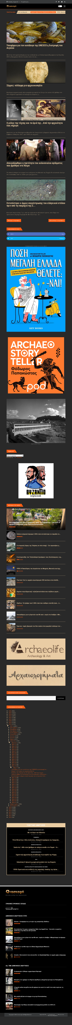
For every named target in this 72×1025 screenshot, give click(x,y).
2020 (10, 721)
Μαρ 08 (14, 791)
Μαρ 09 (14, 789)
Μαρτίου (15, 743)
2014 (10, 810)
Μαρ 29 (14, 747)
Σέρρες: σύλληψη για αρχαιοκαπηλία (24, 85)
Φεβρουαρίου (14, 804)
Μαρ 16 (14, 777)
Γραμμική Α (36, 837)
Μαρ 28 (14, 749)
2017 (11, 726)
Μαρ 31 (14, 744)
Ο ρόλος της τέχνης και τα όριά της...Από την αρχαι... (28, 773)
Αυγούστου (13, 734)
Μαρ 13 (14, 782)
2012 (10, 814)
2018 (10, 724)
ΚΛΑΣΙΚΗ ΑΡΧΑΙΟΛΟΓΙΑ (36, 852)
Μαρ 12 (14, 784)
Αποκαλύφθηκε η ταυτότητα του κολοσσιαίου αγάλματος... (30, 774)
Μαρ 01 (14, 802)
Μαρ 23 (14, 757)
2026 (10, 711)
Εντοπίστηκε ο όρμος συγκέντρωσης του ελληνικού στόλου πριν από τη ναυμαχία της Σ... (36, 204)
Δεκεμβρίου (14, 727)
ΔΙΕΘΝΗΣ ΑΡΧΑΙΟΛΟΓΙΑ (36, 844)
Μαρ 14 (14, 781)
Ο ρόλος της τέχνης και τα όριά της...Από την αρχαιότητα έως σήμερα (35, 124)
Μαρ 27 (14, 751)
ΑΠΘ (36, 859)
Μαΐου (12, 739)
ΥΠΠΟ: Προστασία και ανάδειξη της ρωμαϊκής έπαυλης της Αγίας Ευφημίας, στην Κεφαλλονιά (45, 12)
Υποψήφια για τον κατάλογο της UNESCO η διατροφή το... (29, 769)
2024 (10, 714)
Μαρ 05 (14, 796)
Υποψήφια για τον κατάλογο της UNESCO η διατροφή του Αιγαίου (35, 46)
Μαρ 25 (14, 754)
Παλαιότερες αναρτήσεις (57, 220)
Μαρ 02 (14, 800)
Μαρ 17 (15, 768)
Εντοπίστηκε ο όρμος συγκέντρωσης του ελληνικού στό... (29, 776)
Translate (19, 457)
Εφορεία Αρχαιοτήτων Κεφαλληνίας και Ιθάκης (36, 866)
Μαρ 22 (14, 759)
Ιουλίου (12, 736)
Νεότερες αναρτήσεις (14, 220)
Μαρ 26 (14, 753)
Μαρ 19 (14, 764)
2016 (10, 807)
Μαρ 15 (14, 779)
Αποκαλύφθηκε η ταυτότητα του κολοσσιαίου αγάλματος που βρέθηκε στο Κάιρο (34, 164)
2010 (10, 817)
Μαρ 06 (14, 794)
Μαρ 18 (14, 766)
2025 (10, 712)
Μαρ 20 (14, 762)
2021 (10, 719)
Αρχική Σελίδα (43, 1014)
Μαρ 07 (14, 792)
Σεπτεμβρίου (14, 732)
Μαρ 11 (14, 786)
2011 (10, 815)
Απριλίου (13, 741)
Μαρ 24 (14, 756)
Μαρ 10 (14, 787)
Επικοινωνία (61, 1014)
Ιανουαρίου (14, 805)
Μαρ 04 (14, 797)
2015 (10, 809)
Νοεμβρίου (13, 729)
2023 (10, 716)
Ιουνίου (12, 737)
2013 (10, 812)
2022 (10, 717)
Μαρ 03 (14, 799)
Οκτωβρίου (13, 731)
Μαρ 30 (14, 746)
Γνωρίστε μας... (25, 2)
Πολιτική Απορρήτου (53, 1015)
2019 (10, 722)
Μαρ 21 (14, 761)
